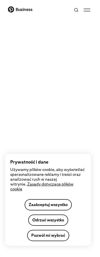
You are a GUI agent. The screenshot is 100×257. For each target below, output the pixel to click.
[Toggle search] (76, 10)
